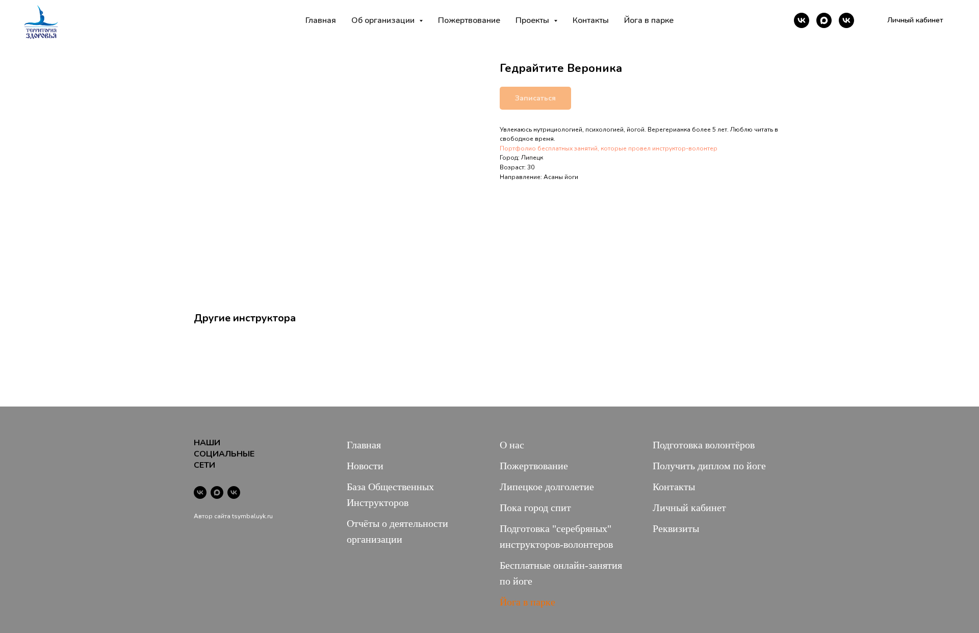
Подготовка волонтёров (704, 444)
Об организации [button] (384, 20)
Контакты (591, 20)
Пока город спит (535, 507)
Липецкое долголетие (547, 486)
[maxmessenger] (824, 20)
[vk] (801, 20)
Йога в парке (649, 20)
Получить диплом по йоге (709, 465)
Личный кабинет (689, 507)
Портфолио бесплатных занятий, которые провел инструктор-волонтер (608, 148)
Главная (320, 20)
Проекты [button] (533, 20)
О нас (512, 444)
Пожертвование (469, 20)
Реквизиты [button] (676, 528)
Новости (365, 465)
